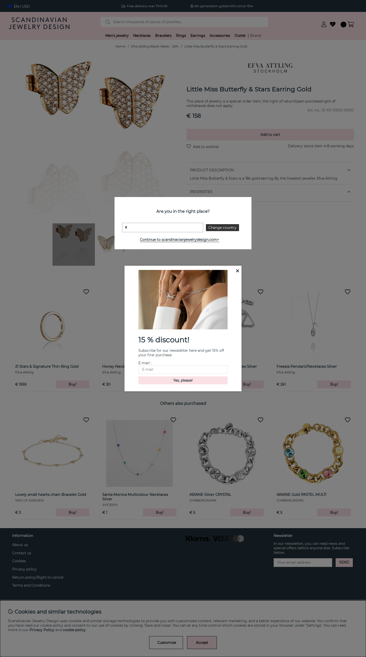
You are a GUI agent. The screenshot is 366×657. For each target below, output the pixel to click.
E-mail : (144, 363)
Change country (222, 227)
